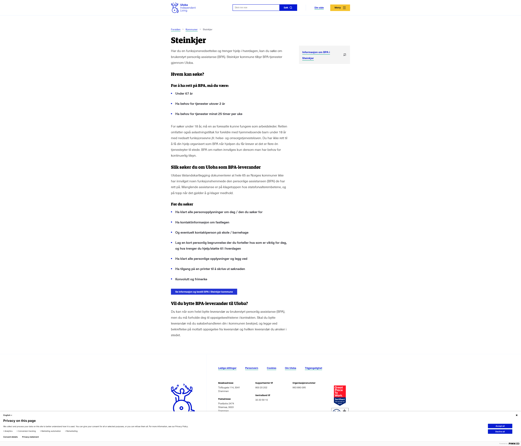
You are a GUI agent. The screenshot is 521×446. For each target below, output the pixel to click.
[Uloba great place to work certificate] (340, 395)
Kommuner (192, 29)
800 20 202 (261, 387)
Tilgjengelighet (313, 367)
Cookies (271, 367)
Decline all (500, 431)
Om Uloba (290, 367)
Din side (319, 7)
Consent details (10, 437)
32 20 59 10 (261, 399)
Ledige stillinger (227, 367)
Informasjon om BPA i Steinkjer (316, 55)
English (6, 415)
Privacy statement (30, 437)
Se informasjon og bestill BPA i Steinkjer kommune (204, 291)
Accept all (500, 426)
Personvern (251, 367)
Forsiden (175, 29)
